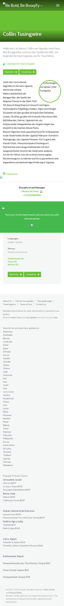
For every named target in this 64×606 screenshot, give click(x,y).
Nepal (5, 421)
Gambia (6, 358)
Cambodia (7, 341)
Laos (5, 405)
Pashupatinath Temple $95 (16, 576)
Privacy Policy (16, 593)
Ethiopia (7, 351)
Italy (5, 388)
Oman (6, 428)
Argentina (7, 331)
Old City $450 (9, 483)
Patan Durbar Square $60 (16, 570)
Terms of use (26, 304)
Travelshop (26, 72)
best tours (17, 317)
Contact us (41, 304)
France (6, 355)
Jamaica (6, 395)
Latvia (5, 408)
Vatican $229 (9, 497)
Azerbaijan (8, 335)
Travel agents (9, 304)
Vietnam (7, 462)
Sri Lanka (7, 448)
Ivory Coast (8, 391)
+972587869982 (32, 195)
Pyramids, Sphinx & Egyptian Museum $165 (23, 545)
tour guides (31, 317)
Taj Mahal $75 (9, 524)
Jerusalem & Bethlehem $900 (16, 489)
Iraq (5, 381)
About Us (7, 301)
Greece (6, 368)
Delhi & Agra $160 (11, 528)
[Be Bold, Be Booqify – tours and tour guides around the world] (24, 5)
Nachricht (9, 72)
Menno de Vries (30, 191)
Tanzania (7, 452)
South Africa (9, 445)
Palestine (7, 435)
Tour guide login (44, 301)
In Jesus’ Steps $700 (12, 486)
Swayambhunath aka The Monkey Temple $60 (26, 563)
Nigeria (6, 425)
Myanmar (7, 415)
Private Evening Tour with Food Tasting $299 (24, 517)
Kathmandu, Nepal (13, 556)
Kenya (6, 401)
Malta (5, 411)
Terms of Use (49, 589)
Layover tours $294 (12, 514)
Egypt (5, 348)
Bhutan (6, 338)
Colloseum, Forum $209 (14, 500)
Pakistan (7, 432)
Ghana (6, 365)
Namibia (6, 418)
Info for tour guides (24, 301)
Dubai (5, 345)
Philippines (8, 438)
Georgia (6, 361)
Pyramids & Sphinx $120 (14, 542)
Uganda (6, 458)
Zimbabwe (8, 465)
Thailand (7, 455)
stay (55, 317)
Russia (6, 442)
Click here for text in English (20, 63)
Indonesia (7, 375)
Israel (5, 385)
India (5, 371)
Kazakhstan (8, 398)
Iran (5, 378)
